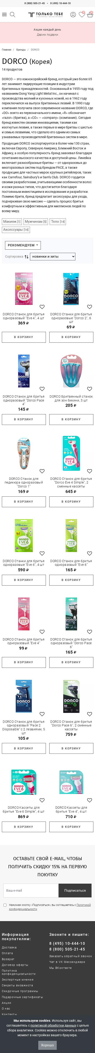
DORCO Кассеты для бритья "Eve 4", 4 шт (71, 809)
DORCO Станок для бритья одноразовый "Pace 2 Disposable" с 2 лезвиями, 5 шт (23, 727)
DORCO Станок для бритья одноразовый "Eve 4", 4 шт (24, 316)
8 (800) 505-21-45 (34, 3)
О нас (6, 1008)
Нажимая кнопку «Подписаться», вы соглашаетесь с (50, 907)
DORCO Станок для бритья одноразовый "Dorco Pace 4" (24, 400)
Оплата (7, 953)
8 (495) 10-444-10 (60, 3)
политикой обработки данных (53, 1025)
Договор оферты (15, 965)
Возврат (8, 959)
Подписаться (75, 890)
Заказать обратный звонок (70, 956)
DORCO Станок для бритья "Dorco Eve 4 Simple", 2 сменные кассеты (71, 482)
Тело (58, 221)
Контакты (9, 1014)
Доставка (9, 947)
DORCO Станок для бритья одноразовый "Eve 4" (24, 641)
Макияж (11, 221)
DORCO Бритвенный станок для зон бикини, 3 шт (71, 398)
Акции (7, 1003)
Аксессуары (15, 230)
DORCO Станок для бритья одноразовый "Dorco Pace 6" (71, 643)
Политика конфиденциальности (19, 972)
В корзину (23, 337)
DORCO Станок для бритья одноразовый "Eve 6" (71, 563)
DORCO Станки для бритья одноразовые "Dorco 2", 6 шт (71, 318)
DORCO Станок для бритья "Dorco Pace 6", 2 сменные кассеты (71, 725)
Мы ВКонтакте (60, 968)
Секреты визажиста (17, 985)
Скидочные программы (20, 991)
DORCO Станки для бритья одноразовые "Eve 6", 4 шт (24, 563)
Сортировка (14, 256)
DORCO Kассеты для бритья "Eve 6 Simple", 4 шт (24, 809)
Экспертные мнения (18, 979)
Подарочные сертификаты (22, 997)
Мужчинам (35, 221)
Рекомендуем (22, 245)
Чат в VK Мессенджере (67, 962)
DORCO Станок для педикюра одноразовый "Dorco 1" (24, 482)
